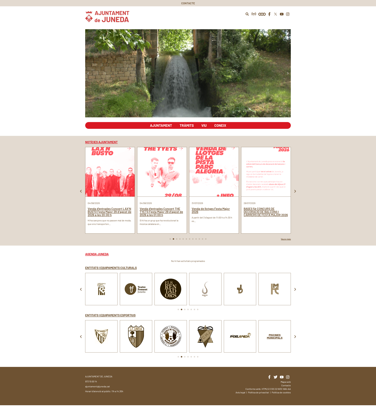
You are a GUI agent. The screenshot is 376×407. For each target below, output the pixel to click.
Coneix (220, 125)
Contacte (286, 385)
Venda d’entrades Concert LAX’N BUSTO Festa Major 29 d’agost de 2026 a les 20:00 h (109, 212)
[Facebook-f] (269, 14)
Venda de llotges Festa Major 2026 (211, 210)
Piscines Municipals (275, 336)
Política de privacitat (258, 392)
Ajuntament (161, 125)
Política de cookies (281, 392)
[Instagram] (288, 14)
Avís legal (240, 392)
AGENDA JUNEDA (97, 254)
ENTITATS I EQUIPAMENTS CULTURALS (111, 268)
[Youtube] (282, 14)
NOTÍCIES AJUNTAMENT (101, 142)
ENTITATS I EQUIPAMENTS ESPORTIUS (110, 315)
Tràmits (187, 125)
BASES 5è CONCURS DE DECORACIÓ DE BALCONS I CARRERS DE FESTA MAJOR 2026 (266, 212)
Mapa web (286, 381)
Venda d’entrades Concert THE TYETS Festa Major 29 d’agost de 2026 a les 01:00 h (161, 212)
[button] (247, 14)
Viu (204, 125)
